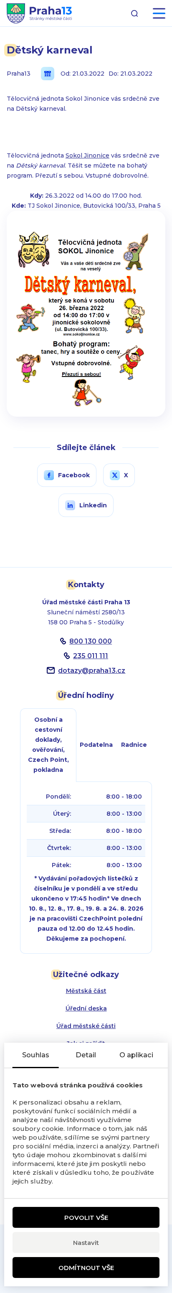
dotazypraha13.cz (91, 670)
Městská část (86, 991)
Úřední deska (86, 1008)
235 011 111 (90, 656)
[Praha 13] (39, 13)
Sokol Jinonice (87, 155)
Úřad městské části (86, 1026)
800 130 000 (90, 641)
